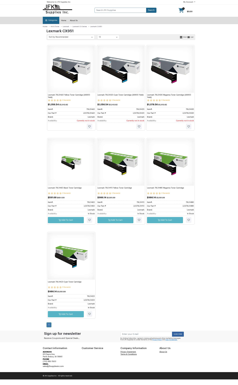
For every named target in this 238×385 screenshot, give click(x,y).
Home (63, 20)
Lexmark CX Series (80, 26)
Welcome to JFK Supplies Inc (58, 2)
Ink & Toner (55, 26)
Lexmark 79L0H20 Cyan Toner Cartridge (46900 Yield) (120, 95)
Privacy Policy (157, 339)
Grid (185, 37)
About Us (74, 20)
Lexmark (66, 26)
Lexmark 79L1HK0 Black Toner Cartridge (65, 188)
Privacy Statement (128, 352)
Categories (52, 20)
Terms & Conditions (128, 354)
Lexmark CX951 (96, 26)
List (191, 37)
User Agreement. (171, 339)
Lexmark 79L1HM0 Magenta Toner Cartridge (165, 188)
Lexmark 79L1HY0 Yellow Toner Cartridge (114, 188)
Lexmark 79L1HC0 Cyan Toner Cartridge (64, 282)
